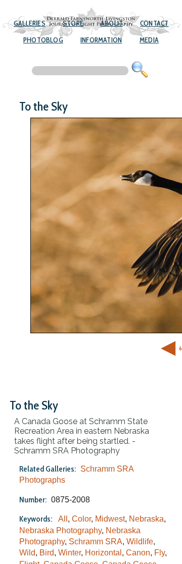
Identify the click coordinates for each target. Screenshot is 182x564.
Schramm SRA (95, 541)
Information (101, 39)
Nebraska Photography (60, 530)
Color (81, 519)
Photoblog (43, 39)
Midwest (110, 519)
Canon (138, 552)
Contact (154, 23)
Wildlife (139, 541)
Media (149, 39)
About (112, 23)
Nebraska (146, 519)
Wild (27, 552)
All (63, 519)
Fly (159, 552)
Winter (69, 552)
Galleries (30, 23)
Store (73, 23)
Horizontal (103, 552)
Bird (46, 552)
